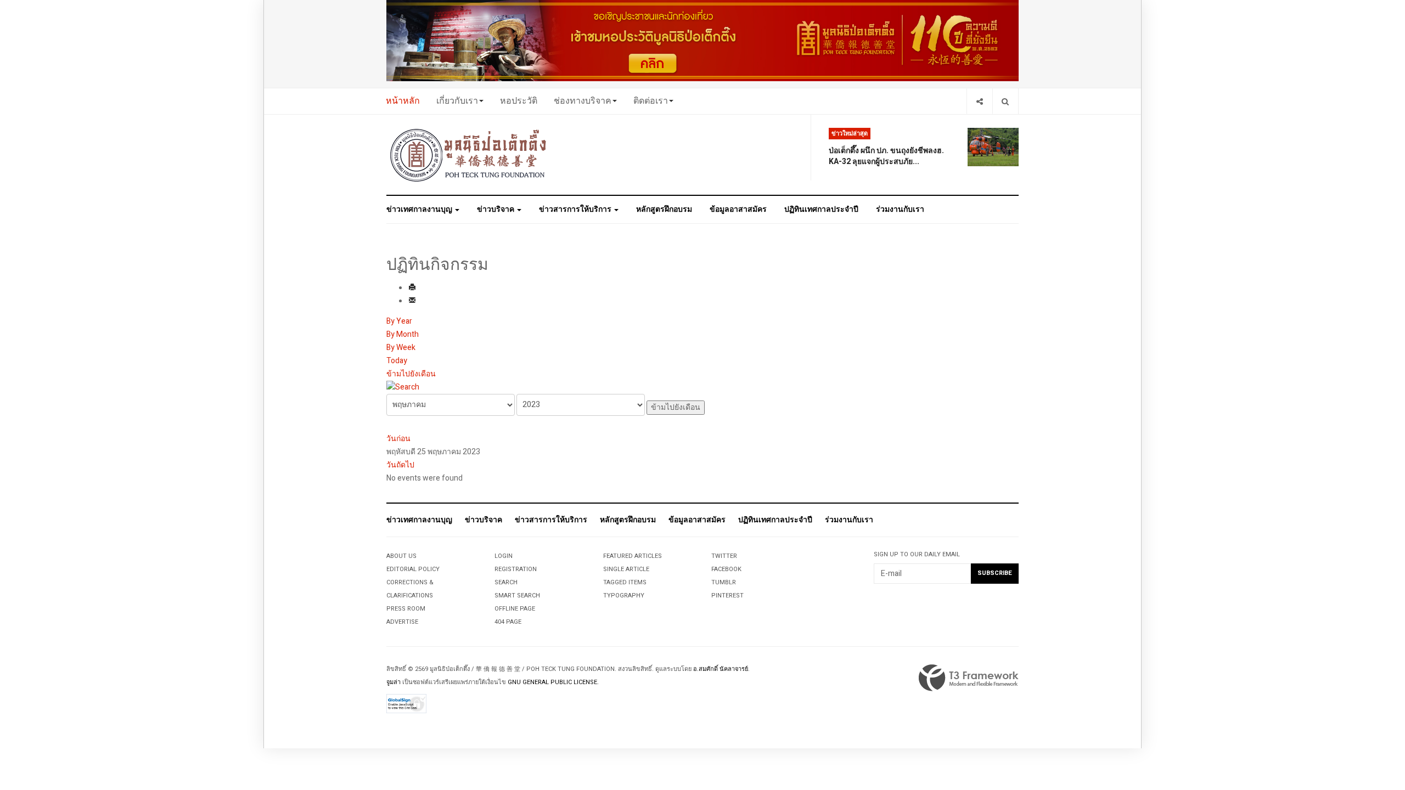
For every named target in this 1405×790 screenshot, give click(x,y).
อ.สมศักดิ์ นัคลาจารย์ (720, 669)
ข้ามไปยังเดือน (411, 374)
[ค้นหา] (402, 387)
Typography (623, 595)
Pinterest (727, 595)
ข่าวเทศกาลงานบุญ (420, 209)
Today (396, 360)
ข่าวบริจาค (496, 209)
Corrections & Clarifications (410, 589)
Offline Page (514, 608)
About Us (401, 556)
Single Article (626, 569)
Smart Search (517, 595)
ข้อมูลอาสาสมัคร (738, 209)
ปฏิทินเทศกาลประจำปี (821, 209)
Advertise (402, 622)
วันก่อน (398, 438)
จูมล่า (393, 682)
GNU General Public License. (553, 682)
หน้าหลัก (403, 101)
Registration (515, 569)
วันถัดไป (400, 465)
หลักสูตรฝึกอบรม (664, 209)
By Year (399, 321)
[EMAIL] (412, 301)
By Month (402, 334)
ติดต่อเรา (650, 101)
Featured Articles (632, 556)
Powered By (969, 678)
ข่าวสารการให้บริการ (576, 209)
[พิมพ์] (412, 288)
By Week (400, 347)
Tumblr (723, 582)
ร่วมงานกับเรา (900, 209)
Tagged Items (625, 582)
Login (503, 556)
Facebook (726, 569)
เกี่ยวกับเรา (457, 101)
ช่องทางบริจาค (582, 101)
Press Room (405, 608)
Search (506, 582)
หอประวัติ (518, 101)
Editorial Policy (413, 569)
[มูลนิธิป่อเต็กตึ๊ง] (468, 154)
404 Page (507, 622)
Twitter (724, 556)
